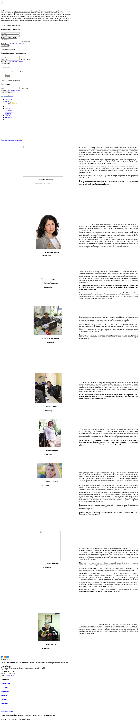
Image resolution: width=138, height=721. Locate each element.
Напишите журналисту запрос (11, 140)
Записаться (5, 45)
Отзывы (4, 699)
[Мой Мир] (7, 657)
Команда (4, 695)
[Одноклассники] (5, 657)
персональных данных (16, 43)
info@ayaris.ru (10, 675)
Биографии (5, 691)
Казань (7, 75)
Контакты (4, 703)
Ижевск (7, 77)
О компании (5, 683)
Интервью (4, 687)
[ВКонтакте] (2, 657)
